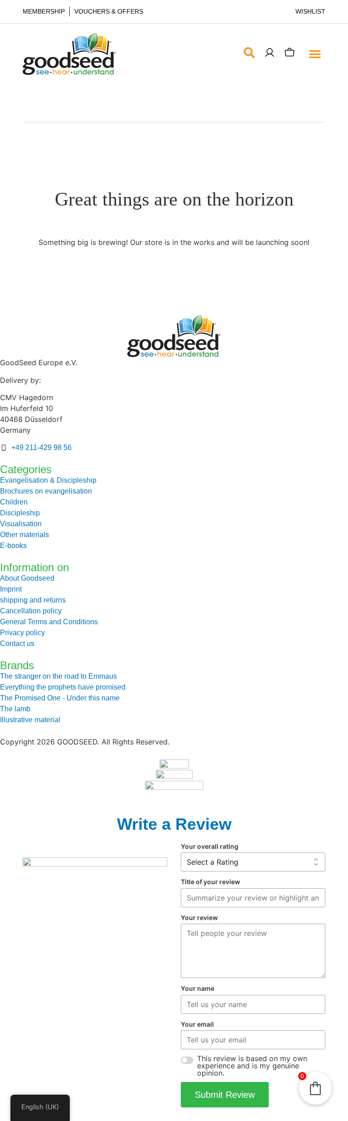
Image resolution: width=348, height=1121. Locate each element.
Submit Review (225, 1095)
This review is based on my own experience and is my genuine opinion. (252, 1066)
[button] (314, 54)
